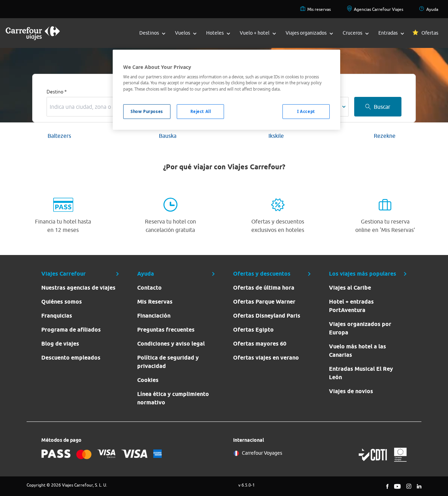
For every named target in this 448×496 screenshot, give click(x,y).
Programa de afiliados (71, 329)
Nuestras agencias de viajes (78, 287)
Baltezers (59, 136)
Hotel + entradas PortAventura (351, 305)
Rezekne (385, 136)
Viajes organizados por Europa (360, 328)
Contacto (149, 287)
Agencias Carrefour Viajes (378, 9)
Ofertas (429, 33)
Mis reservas (319, 9)
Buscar (382, 107)
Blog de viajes (60, 343)
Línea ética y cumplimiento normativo (173, 398)
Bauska (167, 136)
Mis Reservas (155, 301)
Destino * (57, 91)
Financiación (153, 315)
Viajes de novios (351, 391)
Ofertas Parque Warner (264, 301)
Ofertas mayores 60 (259, 343)
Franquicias (56, 315)
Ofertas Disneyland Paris (266, 315)
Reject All (200, 111)
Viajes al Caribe (350, 287)
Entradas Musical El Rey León (361, 373)
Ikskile (276, 136)
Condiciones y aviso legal (171, 343)
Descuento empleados (70, 357)
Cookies (148, 380)
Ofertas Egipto (253, 329)
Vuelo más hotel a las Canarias (357, 350)
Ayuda (432, 9)
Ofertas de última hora (263, 287)
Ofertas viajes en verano (266, 357)
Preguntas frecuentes (166, 329)
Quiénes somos (61, 301)
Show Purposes (147, 111)
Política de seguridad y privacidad (168, 361)
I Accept (306, 111)
